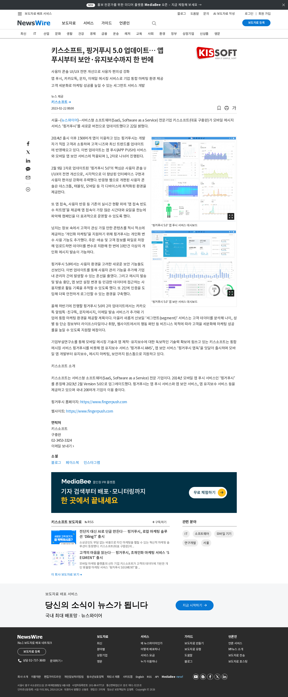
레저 (127, 34)
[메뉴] (20, 14)
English (140, 677)
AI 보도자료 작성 (224, 14)
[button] (219, 108)
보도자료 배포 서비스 (38, 14)
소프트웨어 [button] (202, 534)
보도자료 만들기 (194, 643)
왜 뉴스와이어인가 (152, 643)
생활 (69, 34)
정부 (174, 34)
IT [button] (185, 534)
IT (35, 34)
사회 (150, 34)
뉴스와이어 (69, 120)
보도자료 (69, 23)
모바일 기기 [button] (224, 534)
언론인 (124, 23)
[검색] (154, 23)
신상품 (204, 34)
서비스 (88, 23)
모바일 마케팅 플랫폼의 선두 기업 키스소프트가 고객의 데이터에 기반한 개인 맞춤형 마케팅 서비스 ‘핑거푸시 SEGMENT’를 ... (123, 565)
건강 (81, 34)
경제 (93, 34)
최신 (23, 34)
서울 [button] (206, 543)
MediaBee (168, 677)
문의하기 (56, 661)
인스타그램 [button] (92, 462)
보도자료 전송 (236, 655)
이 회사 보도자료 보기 (66, 575)
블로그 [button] (56, 462)
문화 (58, 34)
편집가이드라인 (52, 677)
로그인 (249, 14)
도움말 (194, 14)
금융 (104, 34)
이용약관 (36, 677)
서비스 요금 (148, 655)
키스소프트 (61, 102)
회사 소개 (22, 677)
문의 (206, 14)
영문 (217, 34)
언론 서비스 (235, 643)
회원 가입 (264, 14)
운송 (116, 34)
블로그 (181, 14)
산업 (46, 34)
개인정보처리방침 (73, 677)
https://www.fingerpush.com (103, 402)
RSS (90, 522)
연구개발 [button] (190, 543)
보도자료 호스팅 (238, 661)
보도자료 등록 (256, 23)
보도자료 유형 (192, 649)
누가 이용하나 (149, 661)
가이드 (106, 23)
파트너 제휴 (113, 677)
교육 (139, 34)
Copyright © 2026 (145, 689)
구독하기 (161, 522)
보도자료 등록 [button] (31, 651)
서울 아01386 (41, 689)
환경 (162, 34)
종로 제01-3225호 (132, 685)
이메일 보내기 (62, 446)
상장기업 (188, 34)
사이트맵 (128, 677)
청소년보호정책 (95, 677)
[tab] (117, 636)
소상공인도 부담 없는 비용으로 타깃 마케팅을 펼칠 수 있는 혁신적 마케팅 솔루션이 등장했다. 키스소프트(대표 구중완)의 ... (124, 544)
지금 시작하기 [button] (192, 605)
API (157, 677)
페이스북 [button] (72, 462)
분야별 (101, 649)
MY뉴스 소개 (235, 649)
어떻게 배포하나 (150, 649)
